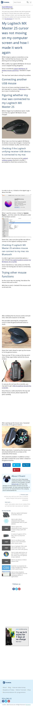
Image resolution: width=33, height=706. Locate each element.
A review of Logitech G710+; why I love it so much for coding (18, 535)
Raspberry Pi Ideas (8, 690)
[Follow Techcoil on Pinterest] (19, 590)
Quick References (7, 7)
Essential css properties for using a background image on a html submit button (19, 567)
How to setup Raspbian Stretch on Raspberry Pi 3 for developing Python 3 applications (19, 574)
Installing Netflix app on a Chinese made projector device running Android (16, 498)
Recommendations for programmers (14, 692)
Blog (9, 687)
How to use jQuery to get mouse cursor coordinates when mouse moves (18, 541)
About (5, 687)
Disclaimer (28, 704)
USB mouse (22, 89)
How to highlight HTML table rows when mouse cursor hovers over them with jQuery (19, 548)
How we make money (19, 687)
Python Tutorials (21, 690)
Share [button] (8, 465)
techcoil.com (15, 484)
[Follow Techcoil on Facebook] (13, 590)
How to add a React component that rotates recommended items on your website (19, 522)
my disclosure (8, 19)
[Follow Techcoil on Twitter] (16, 590)
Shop (29, 690)
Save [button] (17, 470)
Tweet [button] (17, 465)
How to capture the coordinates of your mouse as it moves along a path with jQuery (19, 529)
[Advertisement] (16, 176)
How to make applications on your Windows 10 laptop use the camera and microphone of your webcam (19, 555)
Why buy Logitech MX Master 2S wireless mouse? (19, 513)
